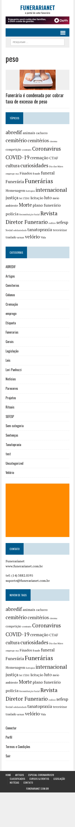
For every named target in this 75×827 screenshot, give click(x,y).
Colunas (10, 294)
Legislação (12, 351)
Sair (8, 755)
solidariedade (20, 230)
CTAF (53, 157)
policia (12, 213)
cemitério (16, 140)
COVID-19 (17, 157)
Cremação (12, 304)
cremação (39, 157)
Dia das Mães (56, 166)
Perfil (9, 737)
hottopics (30, 191)
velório (32, 237)
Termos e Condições (18, 746)
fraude (36, 173)
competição (13, 149)
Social (9, 230)
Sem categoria (15, 425)
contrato (26, 149)
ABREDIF (11, 266)
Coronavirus (46, 148)
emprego (10, 173)
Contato (28, 782)
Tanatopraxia (13, 444)
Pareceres (12, 388)
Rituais (10, 407)
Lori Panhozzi (14, 369)
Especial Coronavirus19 (41, 775)
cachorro (42, 133)
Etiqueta (11, 323)
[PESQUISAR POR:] (37, 41)
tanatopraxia (39, 229)
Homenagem (15, 190)
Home (8, 775)
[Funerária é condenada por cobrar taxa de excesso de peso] (38, 87)
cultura (13, 165)
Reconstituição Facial (29, 214)
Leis (8, 360)
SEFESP (10, 416)
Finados (26, 173)
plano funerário (47, 205)
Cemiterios (12, 285)
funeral (48, 173)
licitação (36, 198)
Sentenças (12, 435)
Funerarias (12, 332)
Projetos (11, 397)
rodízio (52, 223)
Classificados (17, 778)
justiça (12, 197)
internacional (51, 189)
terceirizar (60, 230)
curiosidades (34, 165)
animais (29, 133)
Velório (10, 472)
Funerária (15, 181)
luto (48, 197)
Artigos (10, 276)
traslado (11, 237)
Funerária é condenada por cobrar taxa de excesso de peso (35, 98)
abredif (14, 132)
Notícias (11, 379)
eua (17, 173)
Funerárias (39, 181)
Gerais (10, 341)
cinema (53, 141)
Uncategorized (14, 463)
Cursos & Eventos (39, 778)
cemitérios (38, 140)
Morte (25, 205)
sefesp (62, 222)
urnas (20, 237)
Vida (43, 237)
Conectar (11, 728)
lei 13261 (24, 198)
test (8, 453)
